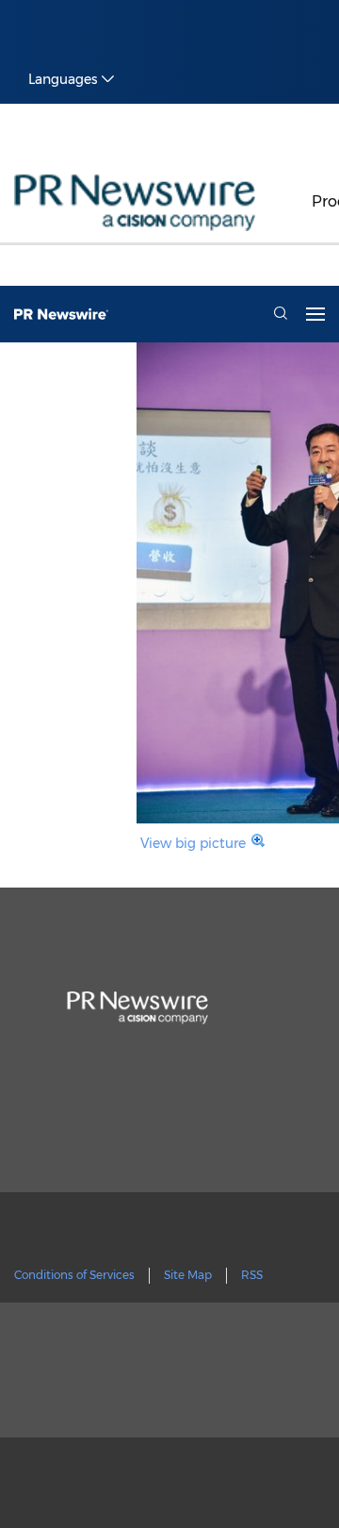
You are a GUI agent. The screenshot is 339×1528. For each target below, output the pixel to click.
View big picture (193, 843)
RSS (252, 1275)
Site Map (188, 1275)
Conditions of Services (74, 1275)
